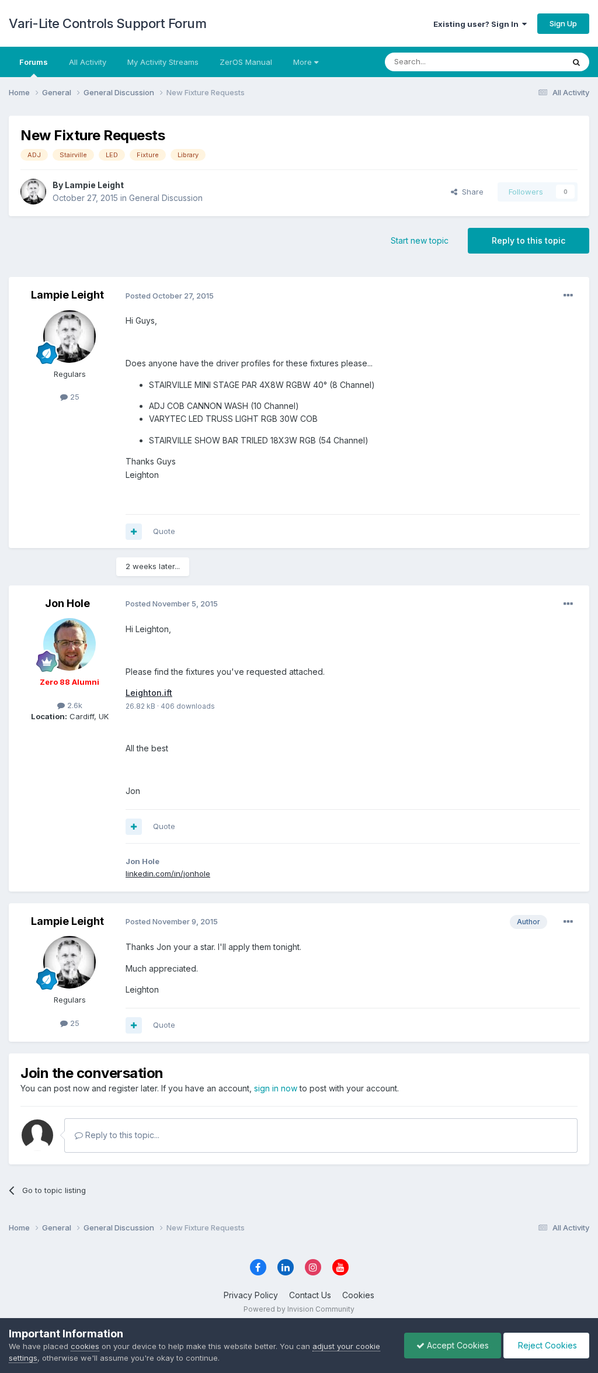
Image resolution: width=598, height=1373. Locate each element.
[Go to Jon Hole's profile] (69, 644)
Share (470, 191)
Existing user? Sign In (477, 24)
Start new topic (419, 240)
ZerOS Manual (246, 62)
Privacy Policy (251, 1295)
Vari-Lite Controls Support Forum (107, 23)
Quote (164, 531)
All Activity (87, 62)
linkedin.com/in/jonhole (168, 873)
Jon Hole (67, 603)
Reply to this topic (528, 240)
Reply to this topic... (121, 1135)
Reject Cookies (546, 1345)
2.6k (73, 705)
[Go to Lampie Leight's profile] (33, 191)
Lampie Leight (94, 185)
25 (73, 396)
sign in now (275, 1088)
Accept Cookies (457, 1345)
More (302, 62)
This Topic (529, 61)
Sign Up (563, 23)
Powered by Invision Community (299, 1309)
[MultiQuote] (134, 531)
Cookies (358, 1295)
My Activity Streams (163, 62)
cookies (85, 1346)
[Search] (576, 62)
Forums (33, 62)
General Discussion (166, 198)
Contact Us (310, 1295)
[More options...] (568, 296)
